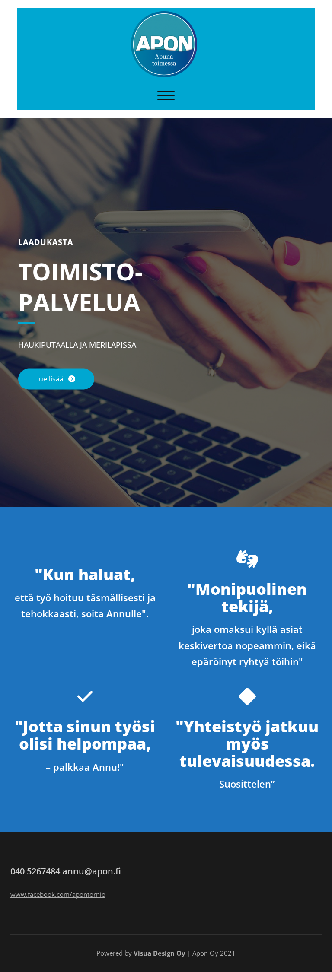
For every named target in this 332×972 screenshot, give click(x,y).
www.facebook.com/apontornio (57, 894)
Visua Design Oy (159, 953)
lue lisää (51, 379)
